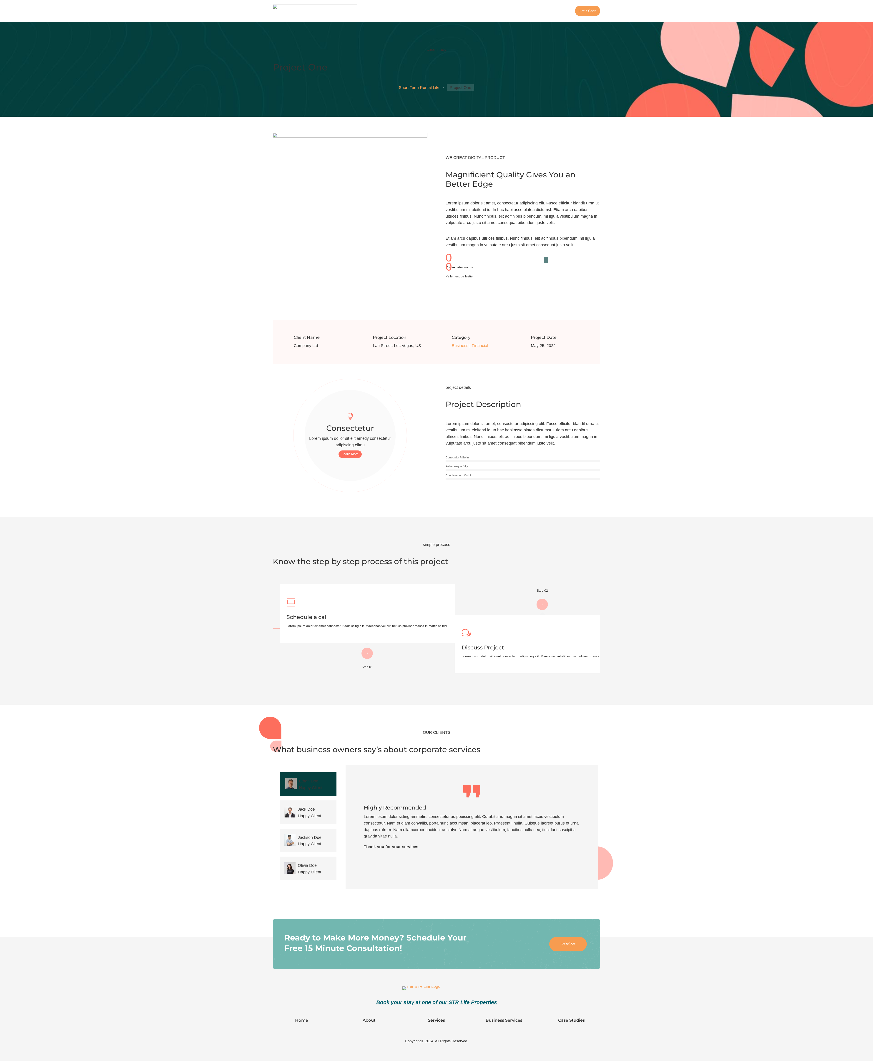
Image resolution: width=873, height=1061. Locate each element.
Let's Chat (568, 944)
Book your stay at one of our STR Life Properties (436, 1002)
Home (464, 11)
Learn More (350, 454)
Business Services (531, 11)
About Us (480, 11)
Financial (480, 345)
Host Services (502, 11)
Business (460, 345)
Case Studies (560, 11)
